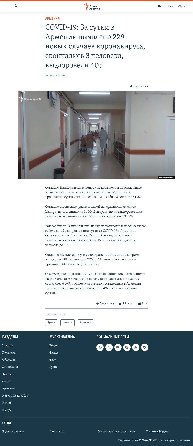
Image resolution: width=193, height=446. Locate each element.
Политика (9, 352)
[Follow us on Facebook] (100, 347)
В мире (7, 410)
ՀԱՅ (181, 6)
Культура (8, 374)
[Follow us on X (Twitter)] (109, 347)
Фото (52, 359)
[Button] (139, 86)
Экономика (10, 367)
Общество (8, 359)
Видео (53, 345)
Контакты (57, 431)
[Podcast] (144, 347)
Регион (7, 402)
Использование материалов (117, 431)
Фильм (53, 352)
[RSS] (135, 347)
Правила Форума (157, 431)
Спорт (6, 381)
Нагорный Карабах (15, 395)
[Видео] (159, 6)
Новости (8, 345)
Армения (52, 18)
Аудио (53, 367)
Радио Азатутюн (13, 431)
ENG (170, 6)
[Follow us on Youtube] (118, 347)
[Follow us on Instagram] (126, 347)
